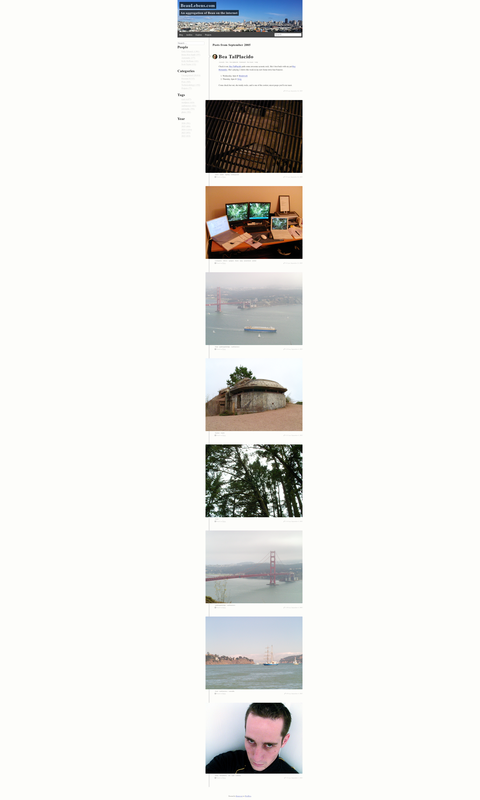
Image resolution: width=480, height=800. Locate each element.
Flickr (224, 177)
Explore (199, 34)
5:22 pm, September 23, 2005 (293, 263)
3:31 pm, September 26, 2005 (293, 177)
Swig (239, 79)
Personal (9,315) (188, 78)
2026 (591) (186, 123)
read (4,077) (186, 99)
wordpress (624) (188, 102)
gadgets (231, 260)
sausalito (231, 691)
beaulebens (223, 775)
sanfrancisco (235, 347)
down (217, 174)
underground (235, 174)
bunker (217, 433)
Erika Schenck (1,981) (190, 51)
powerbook (247, 260)
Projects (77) (187, 88)
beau (216, 775)
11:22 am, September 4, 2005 (293, 435)
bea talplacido (234, 62)
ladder (222, 174)
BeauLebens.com (198, 5)
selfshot (238, 775)
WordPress (248, 796)
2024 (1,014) (187, 129)
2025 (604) (186, 126)
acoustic (221, 62)
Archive (189, 34)
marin (222, 433)
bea (227, 62)
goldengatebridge (225, 347)
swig (256, 62)
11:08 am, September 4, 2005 (293, 607)
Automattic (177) (188, 57)
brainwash (243, 62)
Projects (208, 34)
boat (216, 347)
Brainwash (243, 75)
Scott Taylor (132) (189, 64)
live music (250, 62)
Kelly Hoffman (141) (190, 61)
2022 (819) (186, 136)
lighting (228, 174)
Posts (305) (186, 81)
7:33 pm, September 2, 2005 (294, 778)
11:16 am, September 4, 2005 (293, 521)
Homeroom (239, 796)
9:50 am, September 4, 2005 (294, 693)
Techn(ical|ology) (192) (191, 85)
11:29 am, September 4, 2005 (293, 349)
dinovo (225, 260)
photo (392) (186, 112)
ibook (237, 260)
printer (254, 260)
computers (218, 260)
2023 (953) (186, 132)
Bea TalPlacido (236, 56)
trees (216, 519)
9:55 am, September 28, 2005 (293, 91)
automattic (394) (188, 108)
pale (233, 775)
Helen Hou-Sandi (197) (191, 54)
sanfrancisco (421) (189, 105)
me (229, 775)
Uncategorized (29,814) (191, 75)
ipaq (241, 260)
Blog (181, 34)
